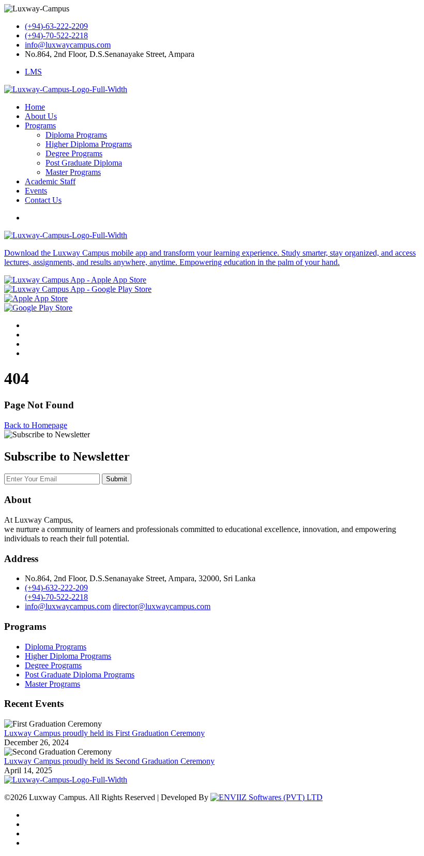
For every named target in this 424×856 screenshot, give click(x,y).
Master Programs (73, 172)
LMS (33, 71)
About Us (41, 116)
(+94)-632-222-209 (56, 587)
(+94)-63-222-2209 (56, 26)
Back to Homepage (35, 425)
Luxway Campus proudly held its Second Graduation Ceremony (109, 761)
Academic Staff (50, 181)
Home (35, 106)
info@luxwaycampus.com (68, 44)
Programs (40, 125)
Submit (116, 479)
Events (36, 190)
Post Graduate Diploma (84, 162)
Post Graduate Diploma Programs (79, 674)
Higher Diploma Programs (89, 144)
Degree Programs (74, 153)
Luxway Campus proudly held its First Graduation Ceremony (104, 733)
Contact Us (43, 200)
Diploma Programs (76, 134)
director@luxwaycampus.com (161, 606)
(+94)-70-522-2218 (56, 35)
